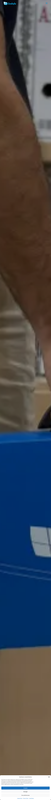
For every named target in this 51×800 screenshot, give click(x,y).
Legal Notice (31, 798)
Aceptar (25, 788)
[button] (49, 777)
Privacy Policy (25, 798)
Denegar (25, 791)
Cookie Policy (19, 798)
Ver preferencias (25, 795)
